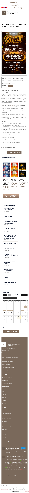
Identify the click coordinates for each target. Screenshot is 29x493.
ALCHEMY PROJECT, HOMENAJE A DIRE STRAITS (6, 182)
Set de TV (4, 394)
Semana (23, 295)
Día (26, 295)
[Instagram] (21, 8)
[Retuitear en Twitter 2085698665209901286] (8, 475)
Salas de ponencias (6, 389)
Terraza (4, 403)
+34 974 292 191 (15, 2)
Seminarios (4, 397)
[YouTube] (19, 8)
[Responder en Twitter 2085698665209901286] (6, 475)
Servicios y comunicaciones (8, 426)
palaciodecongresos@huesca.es (15, 4)
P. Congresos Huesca (11, 456)
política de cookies (4, 489)
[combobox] (10, 298)
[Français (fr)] (6, 8)
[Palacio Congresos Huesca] (13, 13)
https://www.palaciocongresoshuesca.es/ (14, 465)
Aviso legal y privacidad (7, 361)
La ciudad (4, 421)
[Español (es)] (2, 8)
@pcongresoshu (20, 456)
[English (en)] (4, 8)
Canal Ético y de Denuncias (8, 370)
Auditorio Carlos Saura (7, 377)
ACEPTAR (15, 491)
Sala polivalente (11, 83)
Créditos (4, 437)
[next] (6, 295)
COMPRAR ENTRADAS (14, 152)
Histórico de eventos (6, 410)
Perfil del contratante (6, 413)
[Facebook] (14, 8)
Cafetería (4, 400)
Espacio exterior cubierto (7, 383)
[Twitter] (16, 8)
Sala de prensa (5, 391)
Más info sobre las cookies (8, 367)
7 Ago (7, 457)
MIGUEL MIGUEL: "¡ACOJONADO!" (23, 181)
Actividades (4, 429)
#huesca (7, 472)
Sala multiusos (5, 386)
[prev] (4, 295)
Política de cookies (6, 364)
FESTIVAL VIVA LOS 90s (13, 181)
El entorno (4, 424)
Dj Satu (12, 105)
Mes (19, 295)
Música (10, 85)
